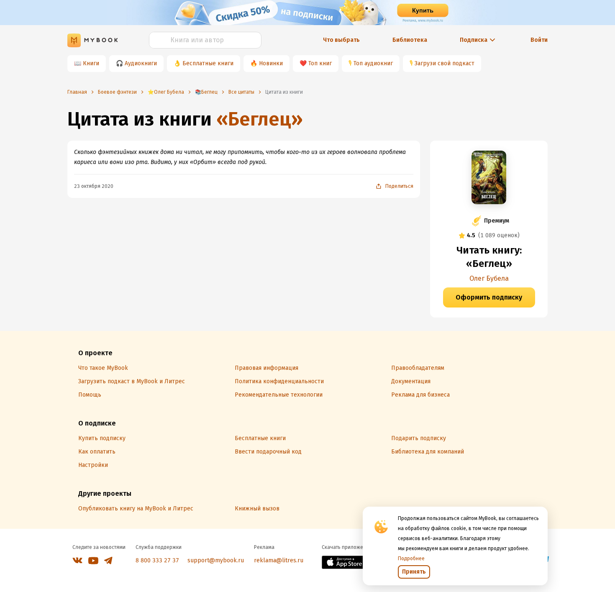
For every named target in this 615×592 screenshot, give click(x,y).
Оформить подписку (489, 297)
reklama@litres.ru (278, 560)
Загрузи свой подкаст (444, 63)
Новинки (271, 63)
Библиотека (409, 40)
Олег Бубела (489, 278)
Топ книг (320, 63)
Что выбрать (341, 40)
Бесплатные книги (207, 63)
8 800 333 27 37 (157, 560)
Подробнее (411, 558)
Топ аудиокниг (373, 63)
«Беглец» (259, 119)
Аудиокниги (141, 63)
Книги (91, 63)
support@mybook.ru (215, 560)
